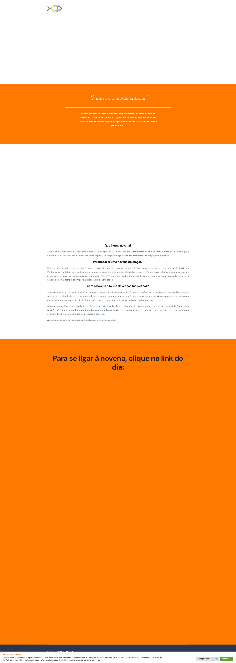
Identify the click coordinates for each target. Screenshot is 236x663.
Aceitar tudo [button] (226, 659)
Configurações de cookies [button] (208, 659)
